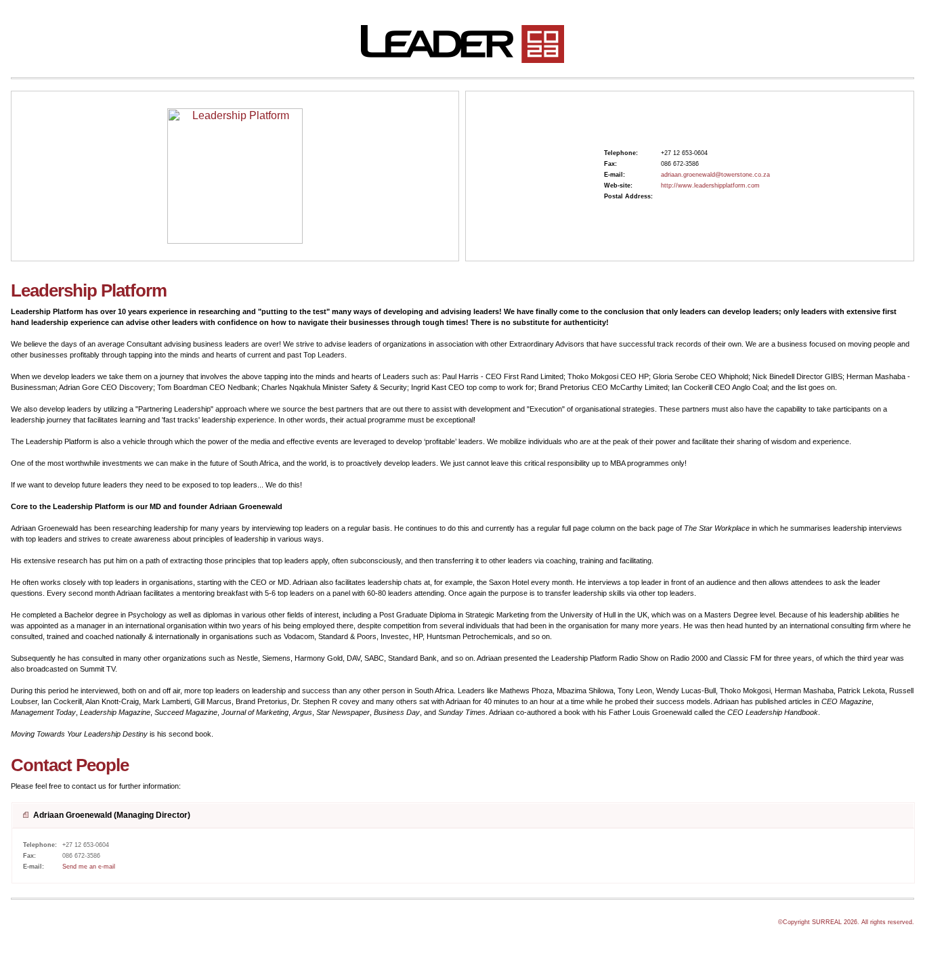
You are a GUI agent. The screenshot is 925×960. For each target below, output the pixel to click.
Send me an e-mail (88, 866)
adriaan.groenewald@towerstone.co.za (715, 174)
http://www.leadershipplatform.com (710, 185)
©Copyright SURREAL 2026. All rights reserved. (846, 922)
